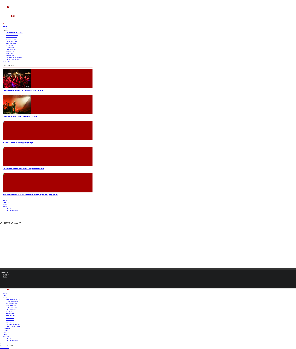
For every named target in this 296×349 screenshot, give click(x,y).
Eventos (5, 28)
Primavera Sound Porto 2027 (13, 59)
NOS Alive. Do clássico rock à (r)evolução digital (18, 143)
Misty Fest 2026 (10, 55)
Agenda (5, 26)
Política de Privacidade (12, 210)
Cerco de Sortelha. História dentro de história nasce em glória (23, 90)
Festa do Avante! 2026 (11, 41)
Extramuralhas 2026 (11, 37)
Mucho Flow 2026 (10, 53)
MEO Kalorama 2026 (11, 39)
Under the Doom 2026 (11, 43)
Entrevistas (6, 202)
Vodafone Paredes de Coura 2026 (14, 33)
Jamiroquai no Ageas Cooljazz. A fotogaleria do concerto (21, 117)
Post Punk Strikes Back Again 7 (14, 57)
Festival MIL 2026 (10, 47)
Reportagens (6, 61)
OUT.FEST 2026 (9, 45)
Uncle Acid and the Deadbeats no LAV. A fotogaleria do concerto (23, 169)
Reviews (5, 200)
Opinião (5, 204)
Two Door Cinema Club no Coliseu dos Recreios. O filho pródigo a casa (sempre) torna (30, 195)
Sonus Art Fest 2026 (11, 49)
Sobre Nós (5, 206)
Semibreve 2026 (10, 51)
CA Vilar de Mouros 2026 (12, 35)
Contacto (8, 208)
